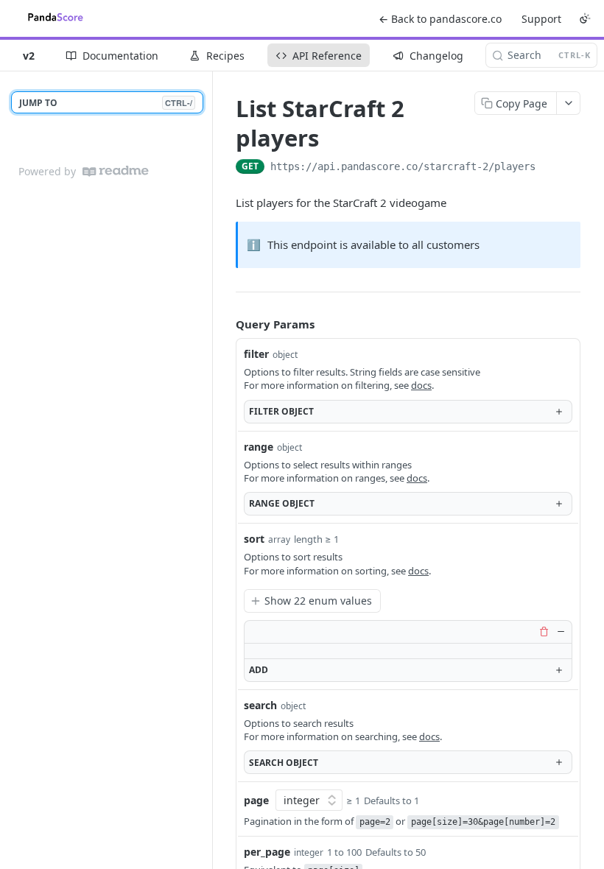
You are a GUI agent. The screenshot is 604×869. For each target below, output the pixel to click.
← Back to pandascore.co (440, 19)
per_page (267, 852)
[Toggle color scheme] (585, 18)
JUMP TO (105, 102)
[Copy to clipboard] (550, 168)
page (256, 800)
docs (421, 385)
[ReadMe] (115, 171)
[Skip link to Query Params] (225, 324)
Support (541, 19)
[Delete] (543, 631)
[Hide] (560, 631)
